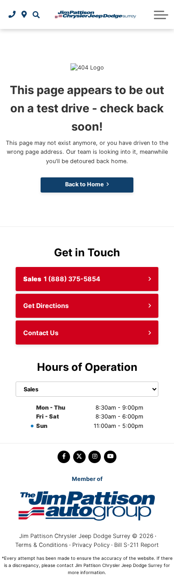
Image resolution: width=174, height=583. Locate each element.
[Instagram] (94, 457)
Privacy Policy (91, 545)
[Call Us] (12, 14)
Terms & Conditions (41, 545)
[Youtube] (110, 457)
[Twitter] (79, 457)
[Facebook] (64, 457)
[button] (35, 14)
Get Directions (46, 305)
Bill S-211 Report (136, 545)
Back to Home (84, 184)
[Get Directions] (24, 14)
